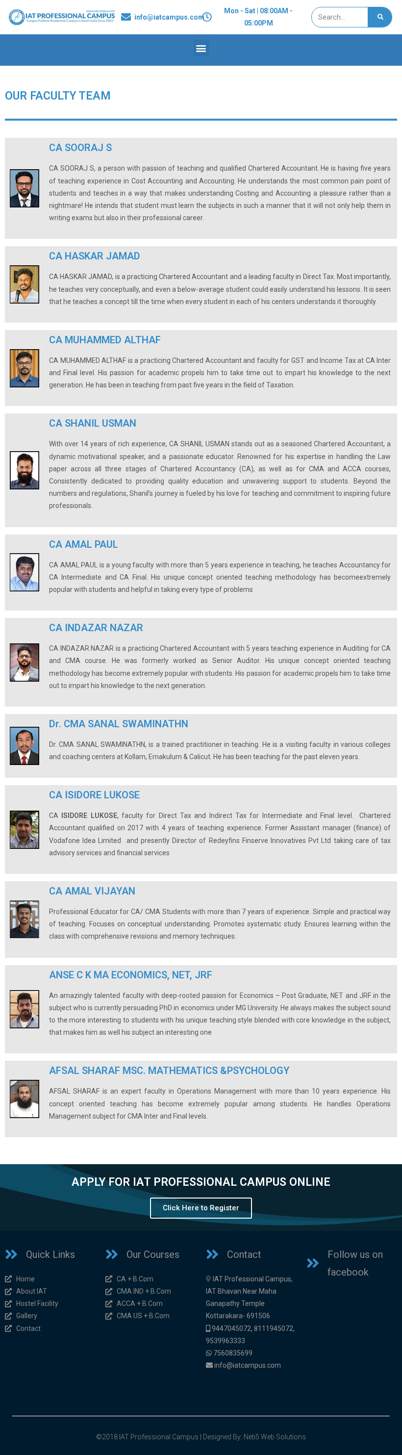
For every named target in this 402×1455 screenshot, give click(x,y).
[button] (201, 48)
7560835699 (232, 1353)
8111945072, (274, 1328)
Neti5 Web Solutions (275, 1437)
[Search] (380, 17)
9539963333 (225, 1341)
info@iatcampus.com (247, 1365)
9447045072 (231, 1328)
